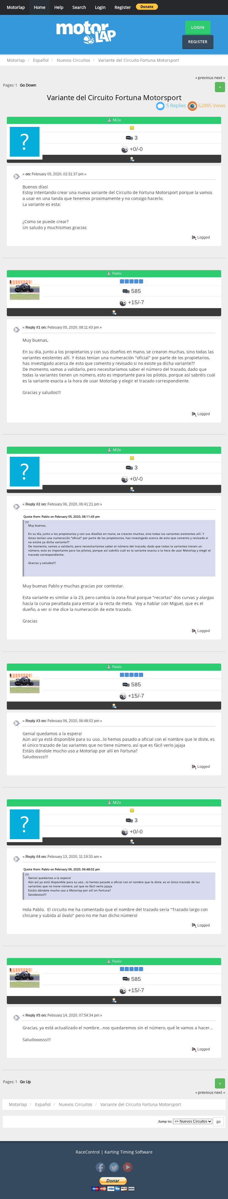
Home (39, 7)
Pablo (116, 273)
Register (123, 7)
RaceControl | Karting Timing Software (114, 1152)
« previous (204, 77)
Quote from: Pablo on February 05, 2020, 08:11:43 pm (61, 516)
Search (79, 7)
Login (100, 7)
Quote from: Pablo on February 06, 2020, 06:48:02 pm (61, 869)
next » (219, 77)
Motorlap (16, 7)
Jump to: (165, 1121)
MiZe (117, 119)
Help (59, 7)
